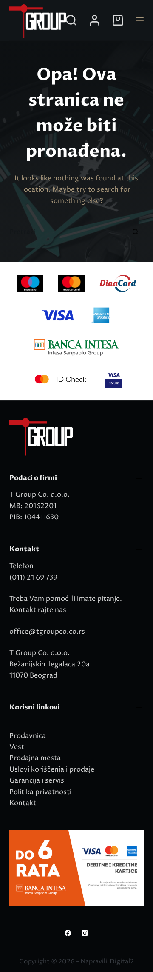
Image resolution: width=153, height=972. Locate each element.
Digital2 (122, 961)
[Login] (94, 20)
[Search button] (135, 231)
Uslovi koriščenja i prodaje (51, 769)
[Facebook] (68, 933)
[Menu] (140, 20)
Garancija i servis (36, 780)
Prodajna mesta (35, 758)
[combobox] (68, 231)
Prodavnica (27, 735)
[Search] (71, 20)
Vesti (17, 747)
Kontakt (22, 803)
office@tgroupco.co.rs (47, 631)
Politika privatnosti (40, 792)
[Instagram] (85, 933)
